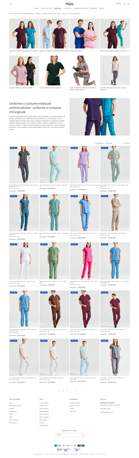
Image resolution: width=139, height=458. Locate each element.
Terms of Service (14, 420)
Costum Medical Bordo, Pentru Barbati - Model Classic (113, 329)
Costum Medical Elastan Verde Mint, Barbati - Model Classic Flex (53, 185)
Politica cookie (13, 411)
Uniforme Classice (75, 51)
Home (10, 13)
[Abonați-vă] (82, 435)
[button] (11, 4)
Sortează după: (99, 143)
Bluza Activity (43, 420)
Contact (72, 408)
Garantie (11, 408)
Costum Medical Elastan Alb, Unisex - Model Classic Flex (22, 281)
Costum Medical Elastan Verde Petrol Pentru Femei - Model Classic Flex (23, 234)
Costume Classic (44, 403)
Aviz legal (93, 454)
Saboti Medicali (43, 425)
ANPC (10, 417)
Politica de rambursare (50, 454)
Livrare (11, 403)
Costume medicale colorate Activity (20, 88)
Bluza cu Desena (44, 414)
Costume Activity (44, 408)
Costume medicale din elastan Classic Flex (114, 51)
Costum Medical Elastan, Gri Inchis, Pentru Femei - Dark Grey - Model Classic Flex (24, 185)
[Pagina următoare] (80, 390)
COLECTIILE (17, 13)
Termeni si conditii (75, 405)
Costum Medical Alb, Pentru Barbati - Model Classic (51, 378)
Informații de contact (101, 454)
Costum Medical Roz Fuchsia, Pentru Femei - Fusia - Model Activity (83, 282)
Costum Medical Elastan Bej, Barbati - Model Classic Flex (113, 233)
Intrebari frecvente (75, 403)
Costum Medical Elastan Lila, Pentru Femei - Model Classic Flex (84, 185)
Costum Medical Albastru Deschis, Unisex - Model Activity (83, 233)
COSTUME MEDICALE (28, 13)
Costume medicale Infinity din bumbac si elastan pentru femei (83, 88)
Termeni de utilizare (74, 454)
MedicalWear (40, 454)
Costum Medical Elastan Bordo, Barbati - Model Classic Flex (84, 329)
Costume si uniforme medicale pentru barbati (54, 51)
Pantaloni (42, 422)
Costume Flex (43, 405)
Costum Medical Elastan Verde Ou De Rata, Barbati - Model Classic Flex (114, 185)
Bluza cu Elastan (44, 417)
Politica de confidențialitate (62, 454)
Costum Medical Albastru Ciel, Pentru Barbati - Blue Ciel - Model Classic (83, 378)
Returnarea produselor (15, 405)
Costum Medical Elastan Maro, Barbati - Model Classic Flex (53, 329)
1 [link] (58, 390)
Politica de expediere (84, 454)
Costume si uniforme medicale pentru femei (23, 51)
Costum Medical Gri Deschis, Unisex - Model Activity (112, 378)
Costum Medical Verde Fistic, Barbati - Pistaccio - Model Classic (52, 282)
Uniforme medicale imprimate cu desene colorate (113, 88)
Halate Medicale (43, 411)
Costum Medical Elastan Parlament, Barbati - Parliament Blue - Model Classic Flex (114, 282)
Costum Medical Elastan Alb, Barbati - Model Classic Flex (22, 378)
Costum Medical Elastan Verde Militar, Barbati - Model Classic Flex (53, 234)
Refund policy (13, 422)
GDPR (11, 414)
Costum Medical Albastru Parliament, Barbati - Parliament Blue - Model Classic (23, 330)
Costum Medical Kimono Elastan (49, 88)
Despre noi (73, 411)
